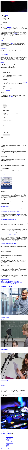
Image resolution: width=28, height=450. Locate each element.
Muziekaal (14, 282)
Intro (2, 40)
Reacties (7, 444)
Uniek (6, 281)
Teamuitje (19, 281)
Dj (7, 282)
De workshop (8, 438)
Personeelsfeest (4, 283)
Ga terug (10, 448)
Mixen (2, 62)
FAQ (7, 446)
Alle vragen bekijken (5, 279)
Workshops (5, 15)
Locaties (7, 445)
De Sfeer (7, 440)
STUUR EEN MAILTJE (6, 433)
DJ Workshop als (9, 437)
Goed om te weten (9, 443)
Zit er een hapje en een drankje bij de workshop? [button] (8, 234)
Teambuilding (10, 281)
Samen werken (19, 282)
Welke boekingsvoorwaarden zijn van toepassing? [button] (8, 248)
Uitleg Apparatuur (4, 54)
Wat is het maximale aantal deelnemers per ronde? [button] (8, 219)
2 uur (5, 107)
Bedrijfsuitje (13, 283)
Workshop (11, 96)
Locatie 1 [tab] (5, 174)
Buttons (15, 281)
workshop (9, 27)
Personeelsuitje (4, 282)
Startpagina (5, 14)
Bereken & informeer (10, 441)
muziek (17, 50)
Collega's (9, 283)
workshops (8, 90)
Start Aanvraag (6, 135)
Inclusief (7, 439)
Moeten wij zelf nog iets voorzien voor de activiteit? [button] (9, 243)
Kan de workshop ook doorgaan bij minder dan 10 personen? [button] (10, 211)
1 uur (5, 104)
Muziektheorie (4, 48)
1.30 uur (5, 106)
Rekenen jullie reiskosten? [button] (5, 206)
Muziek (9, 282)
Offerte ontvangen (7, 11)
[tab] (14, 206)
